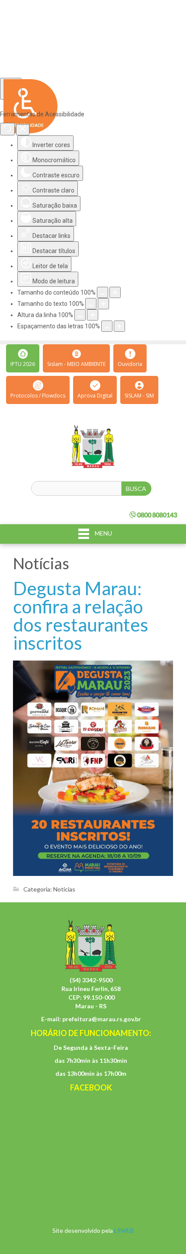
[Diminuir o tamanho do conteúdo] (102, 292)
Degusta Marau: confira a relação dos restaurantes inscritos (80, 615)
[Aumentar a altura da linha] (92, 315)
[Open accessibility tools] (11, 88)
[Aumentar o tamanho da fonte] (103, 303)
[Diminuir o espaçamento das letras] (106, 326)
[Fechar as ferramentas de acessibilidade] (22, 129)
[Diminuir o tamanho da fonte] (90, 303)
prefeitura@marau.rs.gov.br (101, 1019)
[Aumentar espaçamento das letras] (119, 326)
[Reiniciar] (7, 129)
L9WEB (124, 1230)
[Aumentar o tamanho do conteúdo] (115, 292)
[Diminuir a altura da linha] (80, 315)
